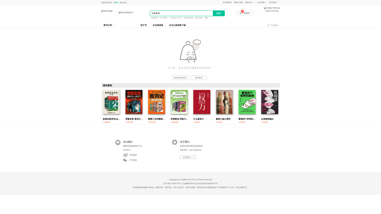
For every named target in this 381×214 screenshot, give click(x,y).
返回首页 (198, 78)
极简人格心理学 (223, 119)
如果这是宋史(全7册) (112, 119)
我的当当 (248, 2)
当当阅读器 (158, 25)
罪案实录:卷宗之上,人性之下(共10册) (134, 119)
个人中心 (274, 25)
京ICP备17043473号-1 (172, 183)
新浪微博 (133, 155)
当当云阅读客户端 (177, 25)
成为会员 (123, 2)
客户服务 (272, 2)
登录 (117, 2)
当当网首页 (227, 2)
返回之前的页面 (180, 78)
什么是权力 (198, 119)
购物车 (246, 13)
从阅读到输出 (267, 119)
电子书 (143, 25)
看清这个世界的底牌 (248, 119)
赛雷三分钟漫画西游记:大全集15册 (157, 119)
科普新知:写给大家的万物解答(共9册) (180, 119)
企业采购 (261, 2)
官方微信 (133, 160)
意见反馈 (186, 157)
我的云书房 (238, 2)
